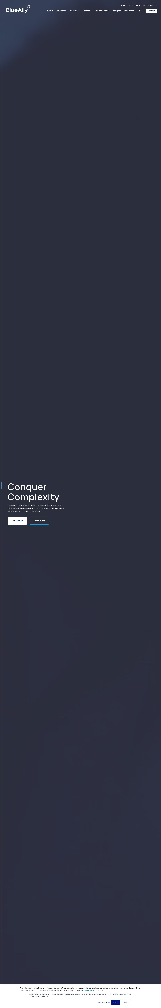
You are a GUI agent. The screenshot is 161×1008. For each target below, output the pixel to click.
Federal (86, 10)
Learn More (39, 520)
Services (74, 10)
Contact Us (17, 520)
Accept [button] (115, 1002)
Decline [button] (126, 1002)
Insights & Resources (123, 10)
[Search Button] (139, 11)
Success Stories (102, 10)
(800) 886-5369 (150, 5)
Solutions (61, 10)
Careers (123, 5)
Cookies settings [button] (104, 1002)
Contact (151, 11)
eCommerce (134, 5)
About (50, 10)
